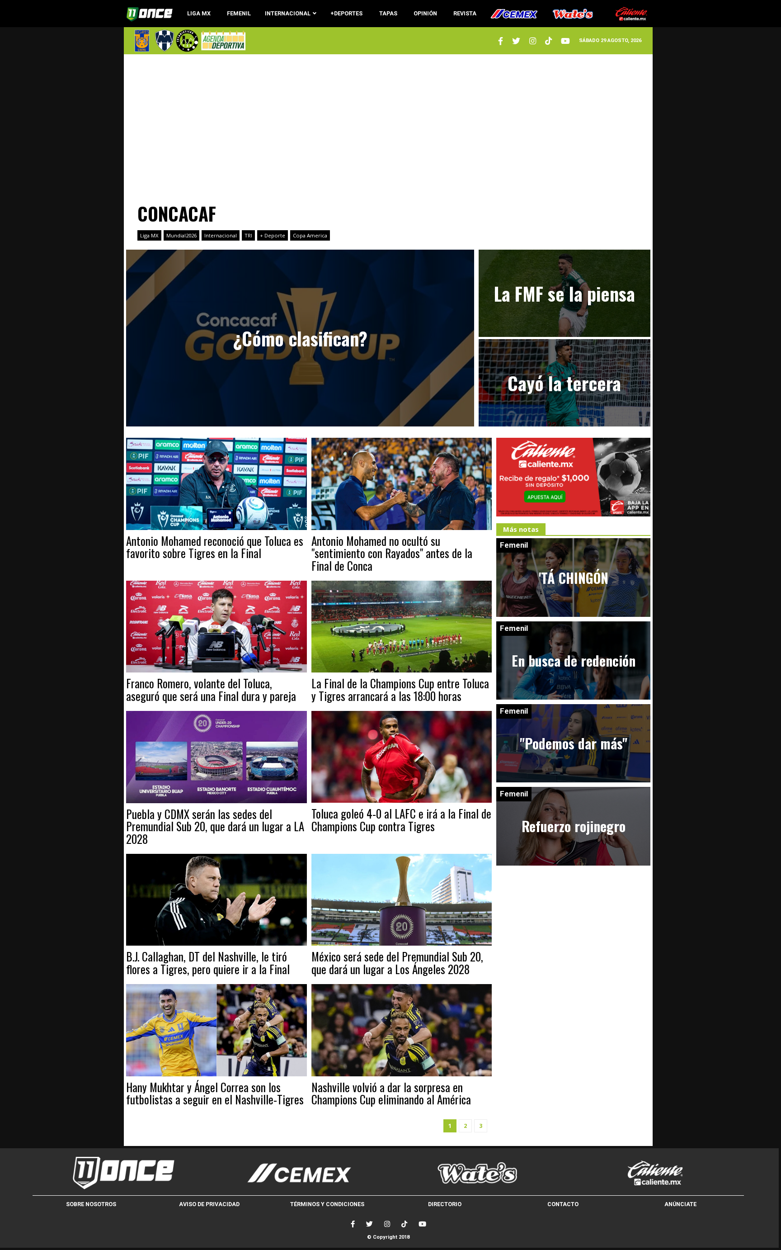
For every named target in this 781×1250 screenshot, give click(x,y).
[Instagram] (532, 41)
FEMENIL (239, 13)
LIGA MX (199, 13)
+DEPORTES (346, 13)
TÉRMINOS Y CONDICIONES (327, 1204)
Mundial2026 (181, 235)
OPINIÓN (425, 13)
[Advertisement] (388, 124)
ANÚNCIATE (680, 1204)
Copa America (310, 235)
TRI (248, 235)
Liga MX (149, 235)
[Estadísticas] (187, 40)
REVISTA (464, 13)
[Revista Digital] (222, 40)
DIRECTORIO (444, 1204)
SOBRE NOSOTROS (91, 1204)
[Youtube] (565, 41)
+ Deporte (272, 235)
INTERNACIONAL (288, 13)
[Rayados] (164, 40)
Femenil (514, 544)
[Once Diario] (121, 1173)
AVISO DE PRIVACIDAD (209, 1204)
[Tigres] (142, 40)
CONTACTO (563, 1204)
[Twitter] (500, 41)
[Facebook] (352, 1224)
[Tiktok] (548, 41)
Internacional (220, 235)
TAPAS (388, 13)
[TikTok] (404, 1224)
